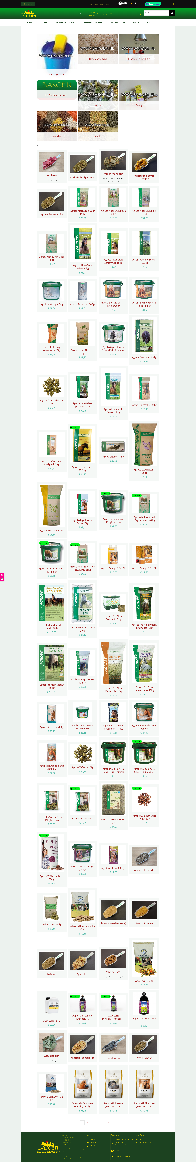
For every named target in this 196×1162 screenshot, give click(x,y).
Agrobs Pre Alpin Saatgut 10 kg (51, 686)
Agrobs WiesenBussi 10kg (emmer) (52, 818)
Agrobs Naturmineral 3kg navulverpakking (82, 568)
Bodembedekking (117, 23)
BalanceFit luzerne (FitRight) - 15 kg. (113, 1105)
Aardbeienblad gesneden (82, 177)
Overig (136, 23)
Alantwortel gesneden (144, 870)
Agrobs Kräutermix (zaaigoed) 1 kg (51, 462)
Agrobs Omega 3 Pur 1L (113, 568)
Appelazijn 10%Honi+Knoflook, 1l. (113, 1017)
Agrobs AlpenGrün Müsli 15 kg (144, 212)
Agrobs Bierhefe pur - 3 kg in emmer (144, 304)
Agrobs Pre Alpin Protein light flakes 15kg (144, 626)
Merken (150, 23)
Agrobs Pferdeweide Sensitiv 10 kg (52, 626)
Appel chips (82, 974)
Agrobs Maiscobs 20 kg (51, 530)
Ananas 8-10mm (144, 923)
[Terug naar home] (29, 13)
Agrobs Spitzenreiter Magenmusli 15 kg (113, 727)
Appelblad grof (51, 1055)
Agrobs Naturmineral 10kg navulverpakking (144, 518)
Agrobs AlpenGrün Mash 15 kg (82, 212)
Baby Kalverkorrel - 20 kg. (51, 1098)
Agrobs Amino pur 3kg (51, 304)
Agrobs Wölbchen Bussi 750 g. (51, 878)
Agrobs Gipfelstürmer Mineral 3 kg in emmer (113, 348)
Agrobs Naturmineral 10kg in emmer (113, 520)
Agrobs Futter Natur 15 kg (82, 351)
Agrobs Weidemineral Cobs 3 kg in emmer (144, 770)
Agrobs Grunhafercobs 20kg (51, 402)
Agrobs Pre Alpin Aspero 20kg (82, 629)
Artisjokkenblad (144, 1057)
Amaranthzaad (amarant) (113, 923)
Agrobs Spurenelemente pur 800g (52, 767)
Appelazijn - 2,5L (51, 1020)
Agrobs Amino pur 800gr (82, 304)
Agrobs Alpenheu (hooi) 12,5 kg (144, 261)
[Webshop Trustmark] (156, 4)
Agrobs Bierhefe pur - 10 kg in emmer (113, 304)
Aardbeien (51, 175)
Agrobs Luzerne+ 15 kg (113, 456)
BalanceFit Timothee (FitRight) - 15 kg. (144, 1105)
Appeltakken (113, 1058)
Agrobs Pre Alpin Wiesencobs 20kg (113, 690)
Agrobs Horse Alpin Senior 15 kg (113, 411)
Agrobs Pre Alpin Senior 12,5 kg (83, 681)
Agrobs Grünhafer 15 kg (144, 357)
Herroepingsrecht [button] (104, 14)
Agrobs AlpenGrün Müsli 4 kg (51, 258)
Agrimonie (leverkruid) (52, 214)
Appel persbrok (113, 971)
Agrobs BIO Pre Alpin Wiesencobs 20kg (51, 348)
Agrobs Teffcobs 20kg (82, 767)
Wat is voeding (130, 14)
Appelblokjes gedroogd (82, 1057)
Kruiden (29, 23)
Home (82, 14)
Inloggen (29, 4)
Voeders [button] (44, 23)
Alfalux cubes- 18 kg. (51, 924)
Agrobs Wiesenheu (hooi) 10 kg (113, 821)
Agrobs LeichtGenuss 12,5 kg (82, 468)
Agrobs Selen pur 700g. (51, 727)
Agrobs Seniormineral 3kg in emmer (83, 727)
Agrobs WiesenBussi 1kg (82, 818)
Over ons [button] (117, 14)
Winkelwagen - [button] (101, 4)
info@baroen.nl (67, 1145)
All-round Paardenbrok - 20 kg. (82, 928)
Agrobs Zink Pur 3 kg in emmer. (82, 868)
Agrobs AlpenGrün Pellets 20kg (82, 267)
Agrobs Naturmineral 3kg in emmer (51, 570)
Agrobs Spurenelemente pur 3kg (144, 727)
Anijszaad (51, 974)
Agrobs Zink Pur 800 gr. (113, 868)
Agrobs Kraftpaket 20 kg (144, 404)
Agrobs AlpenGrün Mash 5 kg (113, 212)
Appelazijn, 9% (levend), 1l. (144, 1020)
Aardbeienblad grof (113, 173)
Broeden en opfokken (65, 23)
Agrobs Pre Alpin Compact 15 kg (113, 618)
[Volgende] (114, 1122)
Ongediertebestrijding (92, 23)
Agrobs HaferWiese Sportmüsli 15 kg (82, 405)
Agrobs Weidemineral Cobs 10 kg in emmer (113, 770)
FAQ (139, 14)
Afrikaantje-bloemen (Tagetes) (144, 177)
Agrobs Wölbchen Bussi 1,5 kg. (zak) (144, 817)
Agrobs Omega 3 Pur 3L (144, 568)
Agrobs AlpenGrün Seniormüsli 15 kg (113, 261)
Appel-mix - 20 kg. (144, 980)
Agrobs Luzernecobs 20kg (144, 471)
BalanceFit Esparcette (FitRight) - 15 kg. (82, 1105)
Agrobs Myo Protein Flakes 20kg (82, 522)
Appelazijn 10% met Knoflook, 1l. (82, 1017)
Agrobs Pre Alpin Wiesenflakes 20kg (144, 689)
